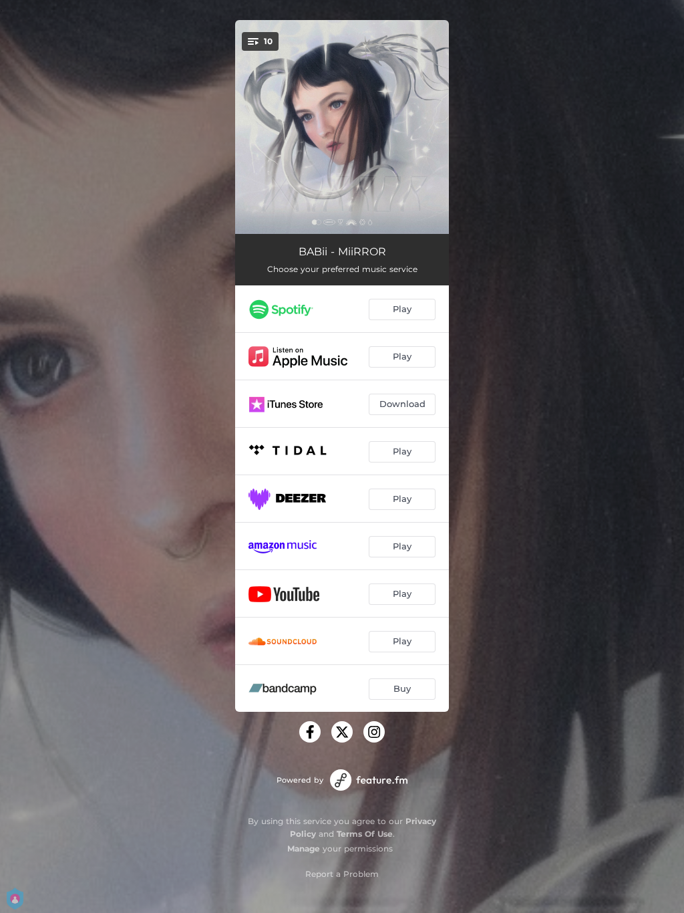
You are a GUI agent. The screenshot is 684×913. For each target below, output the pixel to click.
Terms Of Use (365, 834)
